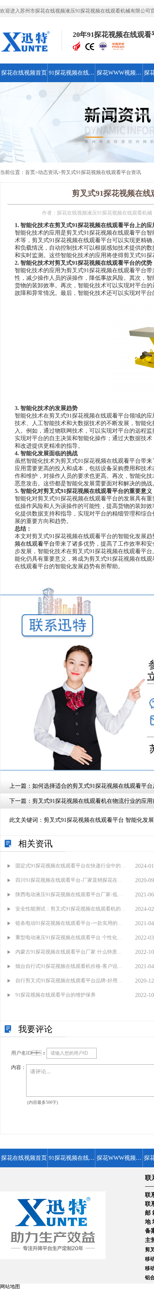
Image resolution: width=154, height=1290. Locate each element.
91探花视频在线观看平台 (72, 76)
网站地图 (10, 1286)
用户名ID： (29, 1053)
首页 (30, 172)
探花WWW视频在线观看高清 (119, 76)
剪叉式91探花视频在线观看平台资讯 (101, 172)
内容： (18, 1067)
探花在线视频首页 (24, 73)
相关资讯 (35, 843)
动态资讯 (48, 172)
